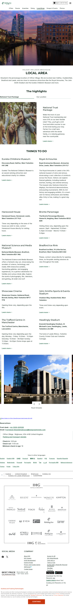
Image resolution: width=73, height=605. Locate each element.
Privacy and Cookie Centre (32, 564)
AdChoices (27, 567)
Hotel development (30, 560)
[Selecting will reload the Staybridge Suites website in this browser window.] (36, 533)
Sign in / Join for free (61, 2)
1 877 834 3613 (22, 574)
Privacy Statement (58, 595)
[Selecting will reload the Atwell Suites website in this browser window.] (24, 533)
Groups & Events (52, 8)
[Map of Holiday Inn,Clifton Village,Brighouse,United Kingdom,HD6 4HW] (16, 418)
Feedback (50, 570)
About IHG (27, 556)
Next (39, 403)
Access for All (51, 556)
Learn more (47, 141)
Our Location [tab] (41, 97)
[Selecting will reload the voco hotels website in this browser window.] (31, 509)
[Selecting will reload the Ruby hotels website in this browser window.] (41, 509)
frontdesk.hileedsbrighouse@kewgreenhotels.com (25, 430)
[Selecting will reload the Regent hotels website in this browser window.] (24, 497)
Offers (11, 8)
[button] (70, 2)
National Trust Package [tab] (9, 97)
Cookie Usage (28, 569)
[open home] (2, 474)
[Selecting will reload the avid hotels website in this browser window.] (12, 533)
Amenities (25, 8)
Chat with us (51, 560)
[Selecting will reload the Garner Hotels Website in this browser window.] (61, 521)
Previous (34, 403)
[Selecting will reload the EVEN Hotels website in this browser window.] (24, 521)
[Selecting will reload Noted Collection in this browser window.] (21, 509)
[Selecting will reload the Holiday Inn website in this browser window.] (49, 521)
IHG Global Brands (52, 558)
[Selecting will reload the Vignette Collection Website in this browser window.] (49, 497)
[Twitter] (7, 557)
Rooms (17, 8)
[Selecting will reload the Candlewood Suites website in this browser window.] (61, 533)
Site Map (50, 568)
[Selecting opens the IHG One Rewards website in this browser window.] (36, 543)
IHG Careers (27, 558)
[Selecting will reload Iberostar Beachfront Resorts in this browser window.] (62, 509)
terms (57, 593)
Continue (36, 601)
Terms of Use (51, 562)
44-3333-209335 (17, 427)
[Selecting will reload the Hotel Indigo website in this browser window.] (11, 509)
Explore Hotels (28, 562)
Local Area (40, 8)
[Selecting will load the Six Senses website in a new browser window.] (12, 497)
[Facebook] (3, 557)
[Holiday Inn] (6, 3)
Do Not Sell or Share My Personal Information (57, 565)
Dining (33, 8)
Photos (62, 8)
